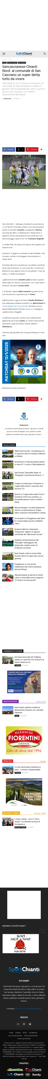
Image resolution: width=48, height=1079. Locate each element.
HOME (11, 1033)
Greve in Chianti (12, 62)
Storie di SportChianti (31, 1036)
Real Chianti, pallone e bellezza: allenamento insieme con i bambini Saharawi (29, 710)
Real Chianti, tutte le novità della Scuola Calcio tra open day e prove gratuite (29, 556)
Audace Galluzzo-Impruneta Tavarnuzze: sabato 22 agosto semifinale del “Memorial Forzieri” (29, 531)
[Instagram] (24, 1024)
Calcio (10, 59)
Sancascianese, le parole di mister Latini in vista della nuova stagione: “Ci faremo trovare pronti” (29, 577)
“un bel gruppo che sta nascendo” (15, 306)
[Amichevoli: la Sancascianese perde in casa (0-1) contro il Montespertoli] (7, 464)
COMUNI (18, 1033)
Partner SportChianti (24, 1039)
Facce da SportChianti (15, 1036)
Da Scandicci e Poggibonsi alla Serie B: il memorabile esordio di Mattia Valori (30, 521)
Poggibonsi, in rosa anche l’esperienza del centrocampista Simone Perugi (28, 566)
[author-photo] (24, 422)
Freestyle (43, 761)
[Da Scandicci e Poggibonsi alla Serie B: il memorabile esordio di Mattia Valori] (7, 521)
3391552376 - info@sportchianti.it (28, 1008)
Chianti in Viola (41, 702)
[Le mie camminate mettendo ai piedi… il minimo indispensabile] (7, 770)
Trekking (17, 665)
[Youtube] (30, 1024)
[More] (41, 149)
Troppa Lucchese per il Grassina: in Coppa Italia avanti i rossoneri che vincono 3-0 (29, 486)
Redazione (7, 98)
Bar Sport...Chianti (40, 813)
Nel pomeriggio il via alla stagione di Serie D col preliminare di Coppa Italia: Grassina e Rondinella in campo (30, 510)
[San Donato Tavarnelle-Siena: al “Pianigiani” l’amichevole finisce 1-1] (7, 475)
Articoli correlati (9, 445)
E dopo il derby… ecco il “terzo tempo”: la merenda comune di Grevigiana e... (27, 821)
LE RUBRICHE (33, 1033)
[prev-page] (3, 586)
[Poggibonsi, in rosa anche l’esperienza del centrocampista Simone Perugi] (7, 567)
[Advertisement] (24, 25)
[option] (24, 945)
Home (4, 59)
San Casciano (22, 62)
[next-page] (7, 586)
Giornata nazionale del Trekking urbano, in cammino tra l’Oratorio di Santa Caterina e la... (29, 659)
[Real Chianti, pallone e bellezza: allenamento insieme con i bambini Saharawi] (7, 710)
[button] (3, 54)
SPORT (25, 1033)
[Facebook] (18, 1024)
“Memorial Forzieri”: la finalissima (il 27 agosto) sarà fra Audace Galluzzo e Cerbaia (30, 453)
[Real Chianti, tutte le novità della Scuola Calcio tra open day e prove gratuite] (7, 556)
